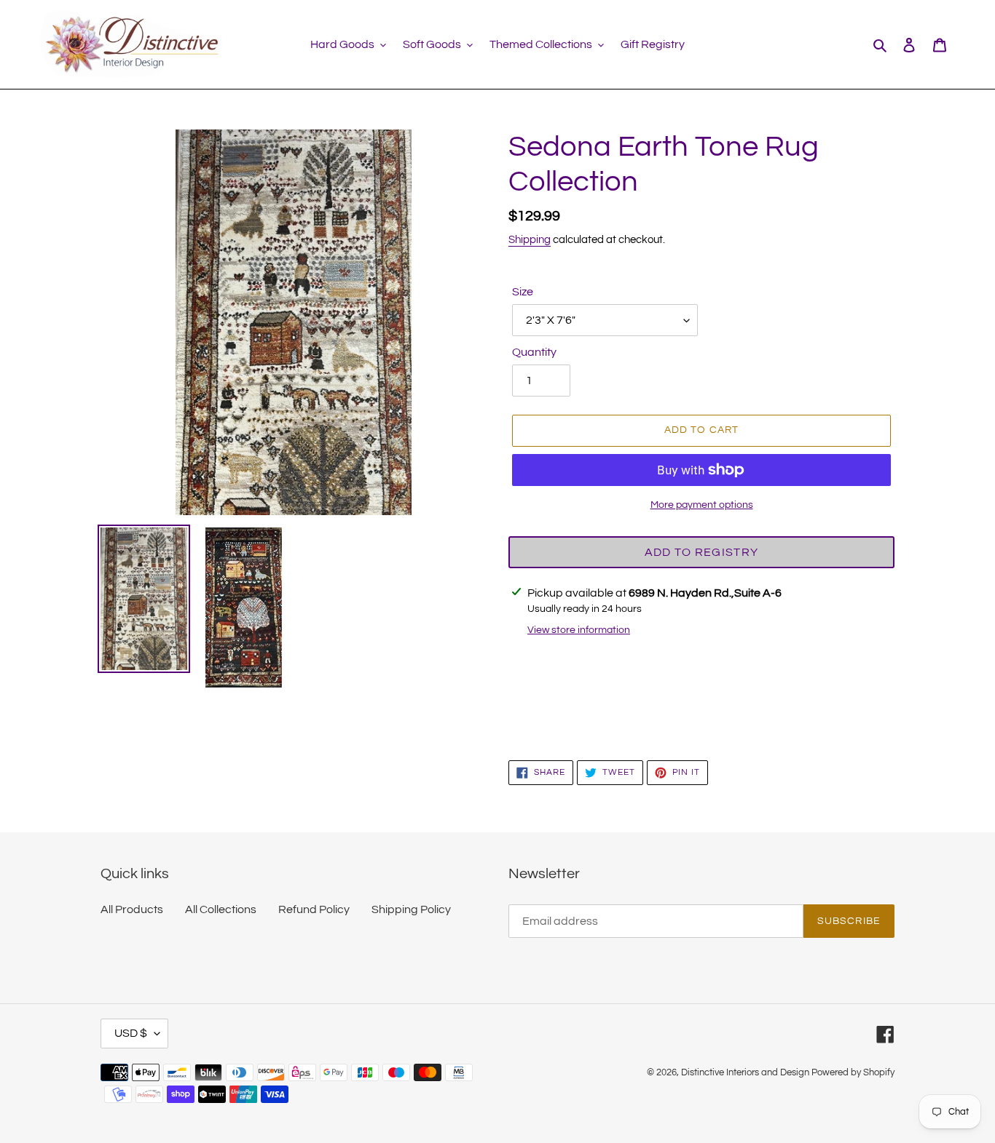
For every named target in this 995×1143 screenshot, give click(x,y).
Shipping (529, 239)
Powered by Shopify (852, 1072)
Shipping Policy (411, 909)
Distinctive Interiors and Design (745, 1072)
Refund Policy (314, 909)
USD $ (130, 1033)
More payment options (701, 505)
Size (522, 292)
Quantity (534, 352)
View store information (578, 630)
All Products (132, 909)
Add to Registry (701, 552)
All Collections (220, 909)
